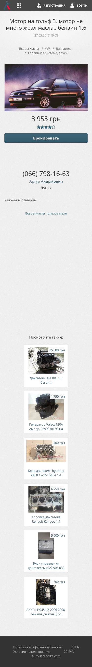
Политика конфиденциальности (37, 647)
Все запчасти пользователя (46, 213)
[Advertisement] (46, 275)
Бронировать (46, 138)
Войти (82, 5)
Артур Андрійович (46, 181)
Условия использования (31, 651)
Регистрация (54, 5)
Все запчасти (29, 48)
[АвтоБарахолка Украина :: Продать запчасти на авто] (7, 5)
